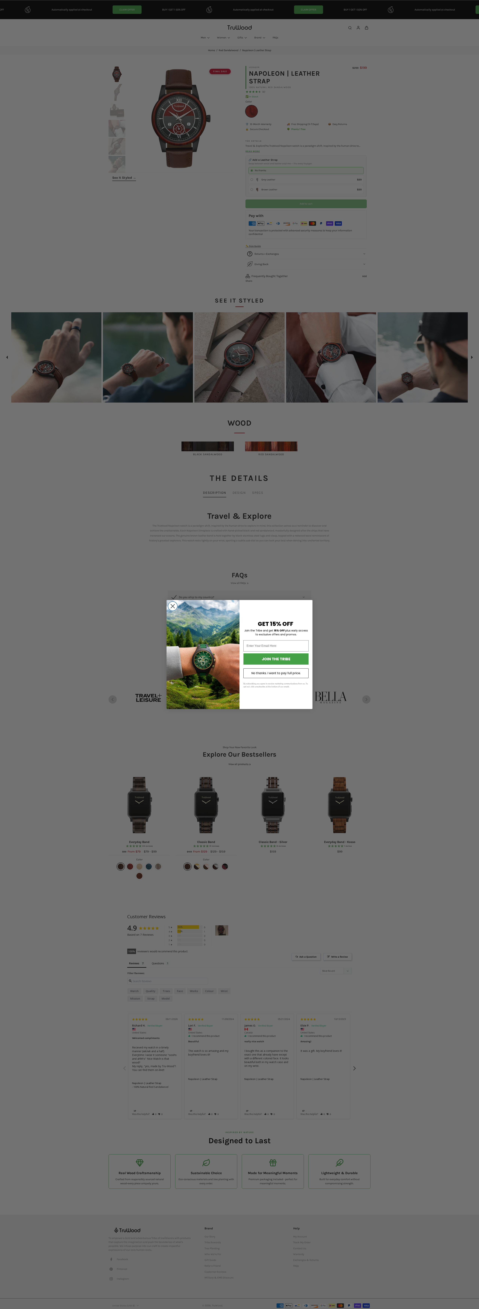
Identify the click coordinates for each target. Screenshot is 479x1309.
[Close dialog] (172, 606)
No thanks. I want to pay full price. (276, 673)
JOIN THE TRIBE (276, 659)
